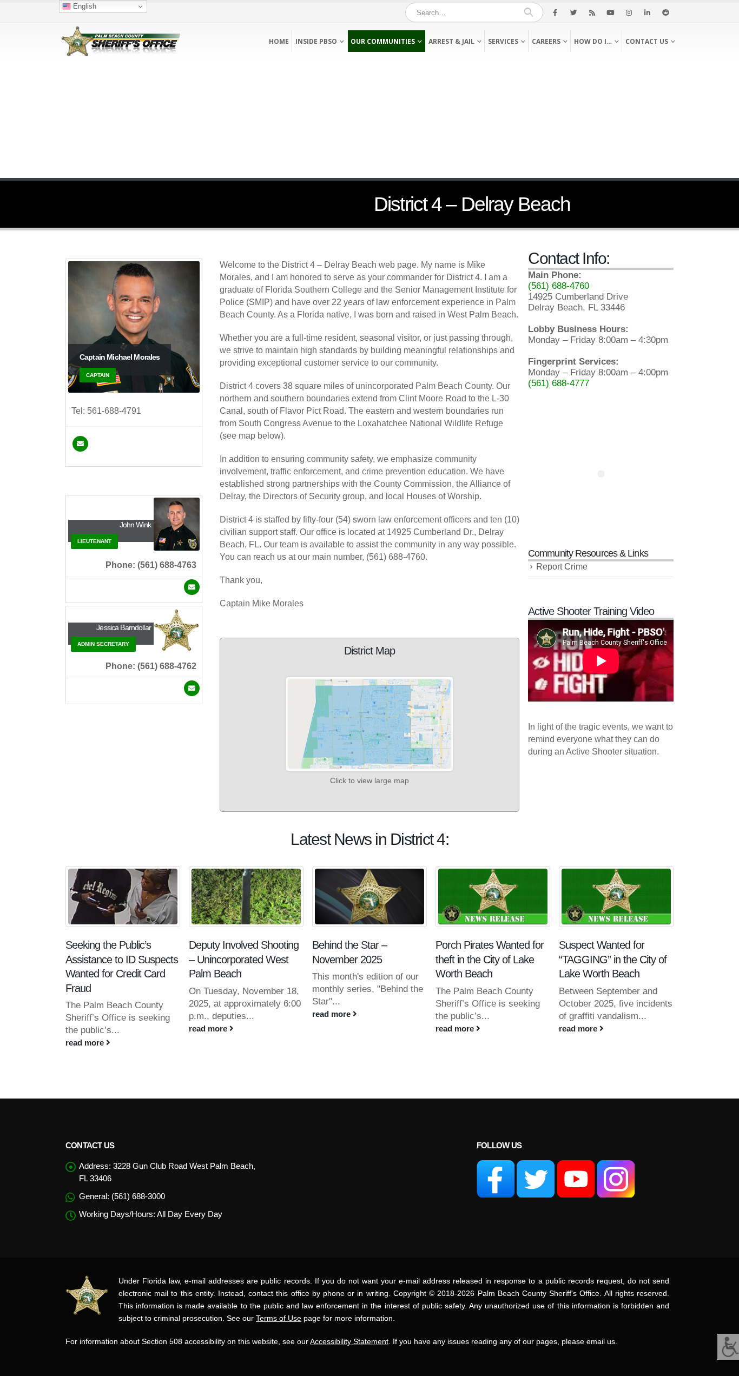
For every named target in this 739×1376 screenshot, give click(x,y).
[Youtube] (610, 12)
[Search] (528, 12)
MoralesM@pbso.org (80, 444)
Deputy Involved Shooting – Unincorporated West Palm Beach (244, 959)
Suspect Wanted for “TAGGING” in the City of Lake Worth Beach (613, 959)
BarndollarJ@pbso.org (192, 688)
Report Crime (562, 566)
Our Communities (383, 41)
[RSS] (591, 12)
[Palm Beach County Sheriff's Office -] (120, 41)
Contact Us (646, 41)
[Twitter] (573, 12)
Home (279, 41)
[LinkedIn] (647, 12)
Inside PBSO (316, 41)
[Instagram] (628, 12)
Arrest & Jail (451, 41)
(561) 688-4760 (558, 286)
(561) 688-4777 (558, 383)
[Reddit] (665, 12)
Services (503, 41)
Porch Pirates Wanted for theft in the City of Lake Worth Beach (490, 959)
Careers (546, 41)
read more (85, 1042)
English (83, 6)
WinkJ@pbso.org (192, 587)
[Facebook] (555, 12)
